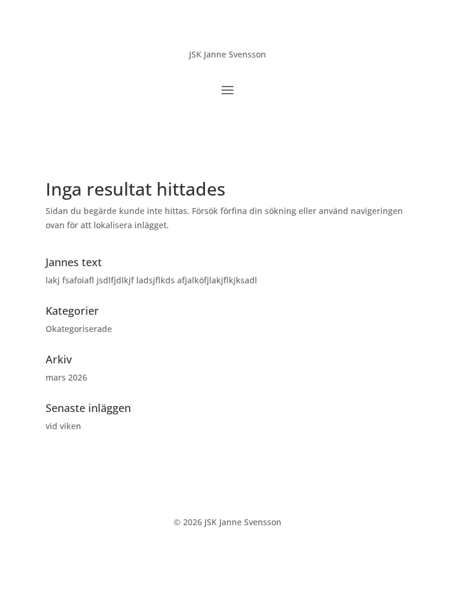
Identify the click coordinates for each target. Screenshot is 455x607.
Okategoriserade (79, 328)
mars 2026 (66, 377)
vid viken (63, 426)
